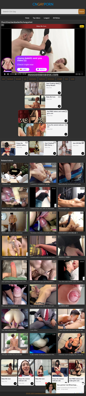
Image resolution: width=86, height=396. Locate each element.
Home (27, 18)
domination (32, 79)
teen (66, 79)
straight (59, 79)
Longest (47, 18)
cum (25, 79)
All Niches (56, 18)
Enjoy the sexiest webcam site (55, 126)
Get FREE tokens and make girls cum (56, 112)
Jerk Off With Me (78, 143)
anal (3, 79)
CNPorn (43, 4)
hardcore (42, 79)
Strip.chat (49, 87)
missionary (51, 79)
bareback (10, 79)
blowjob (18, 79)
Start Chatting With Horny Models (52, 84)
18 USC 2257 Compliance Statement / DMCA (40, 393)
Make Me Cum (41, 26)
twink (72, 79)
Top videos (36, 18)
